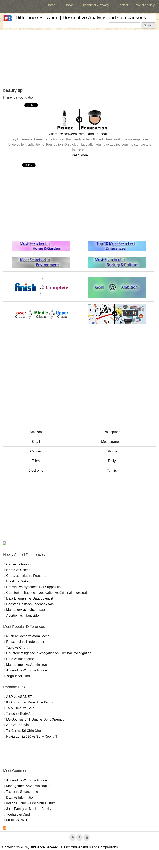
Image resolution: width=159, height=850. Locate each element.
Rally (112, 461)
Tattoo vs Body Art (19, 713)
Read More (79, 155)
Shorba (112, 451)
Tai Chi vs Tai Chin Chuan (25, 730)
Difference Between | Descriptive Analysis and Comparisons (81, 17)
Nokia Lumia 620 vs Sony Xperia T (31, 736)
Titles (36, 461)
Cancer (35, 451)
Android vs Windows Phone (26, 670)
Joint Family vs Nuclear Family (28, 809)
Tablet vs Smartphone (22, 791)
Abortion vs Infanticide (22, 615)
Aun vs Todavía (17, 725)
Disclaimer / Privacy (95, 5)
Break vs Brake (17, 581)
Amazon (36, 432)
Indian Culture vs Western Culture (31, 803)
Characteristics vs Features (26, 575)
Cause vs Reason (19, 564)
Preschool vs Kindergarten (25, 641)
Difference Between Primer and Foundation (79, 134)
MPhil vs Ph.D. (17, 820)
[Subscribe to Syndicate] (4, 828)
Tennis (112, 470)
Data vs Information (20, 659)
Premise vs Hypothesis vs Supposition (34, 587)
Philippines (112, 432)
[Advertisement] (79, 59)
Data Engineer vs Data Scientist (29, 598)
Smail (35, 441)
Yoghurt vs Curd (18, 676)
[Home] (7, 18)
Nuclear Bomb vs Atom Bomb (27, 636)
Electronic (35, 470)
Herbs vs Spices (18, 570)
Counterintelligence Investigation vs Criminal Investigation (48, 592)
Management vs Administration (28, 664)
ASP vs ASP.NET (19, 696)
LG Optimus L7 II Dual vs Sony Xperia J (35, 719)
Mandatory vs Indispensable (26, 609)
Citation (68, 5)
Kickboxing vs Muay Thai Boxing (30, 702)
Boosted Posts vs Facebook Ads (30, 604)
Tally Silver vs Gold (20, 708)
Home (51, 5)
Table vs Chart (16, 647)
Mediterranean (112, 441)
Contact (122, 5)
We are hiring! (145, 5)
